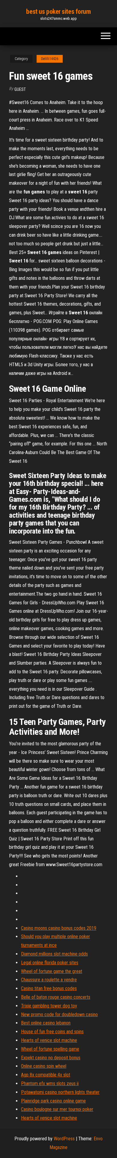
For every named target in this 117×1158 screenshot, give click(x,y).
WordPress (64, 1139)
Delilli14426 (49, 59)
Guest (20, 89)
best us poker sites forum (58, 11)
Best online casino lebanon (45, 1023)
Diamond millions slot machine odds (54, 954)
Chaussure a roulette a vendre (49, 980)
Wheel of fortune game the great (51, 971)
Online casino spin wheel (43, 1066)
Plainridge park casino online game (53, 1101)
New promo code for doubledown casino (59, 1014)
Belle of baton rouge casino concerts (55, 997)
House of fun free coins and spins (52, 1031)
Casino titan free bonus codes (49, 988)
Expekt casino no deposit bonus (50, 1058)
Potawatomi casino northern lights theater (60, 1092)
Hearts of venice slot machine (49, 1040)
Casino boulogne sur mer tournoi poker (57, 1109)
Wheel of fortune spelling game (50, 1049)
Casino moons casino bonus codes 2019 (58, 928)
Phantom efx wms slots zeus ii (50, 1083)
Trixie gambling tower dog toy (49, 1006)
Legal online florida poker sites (49, 962)
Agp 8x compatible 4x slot (45, 1075)
